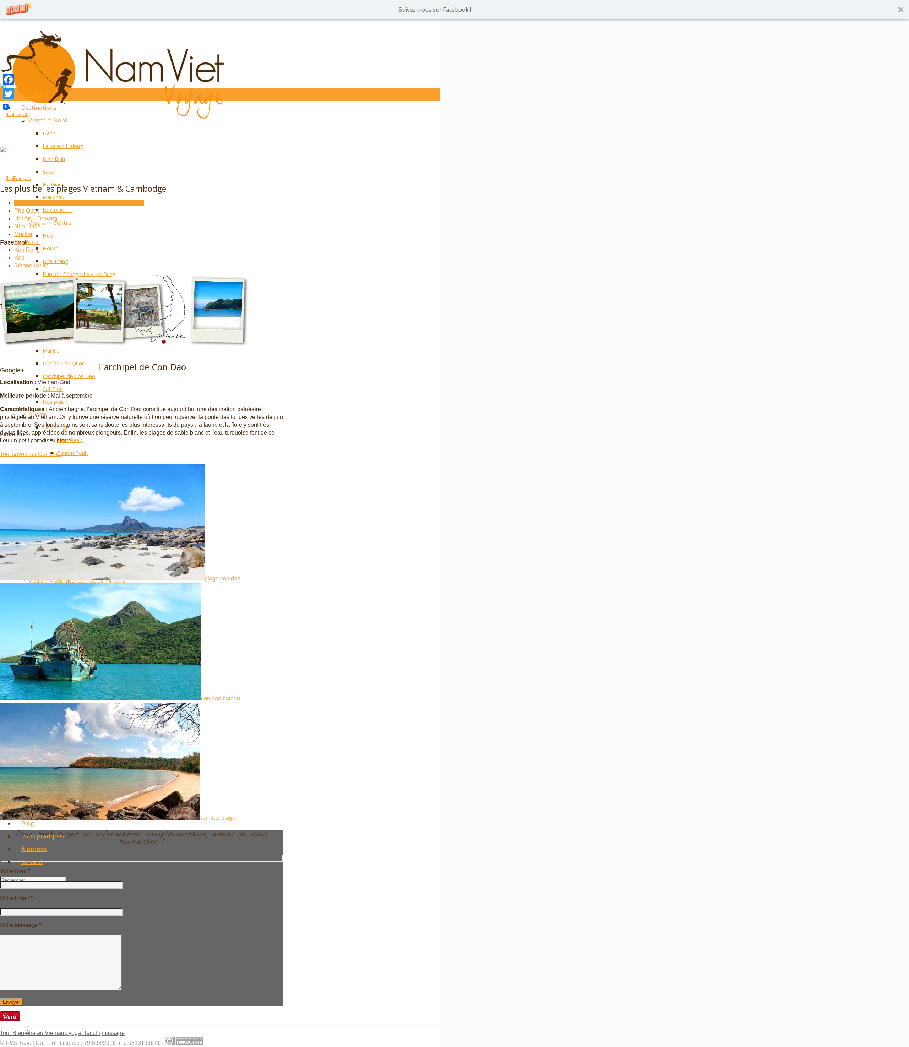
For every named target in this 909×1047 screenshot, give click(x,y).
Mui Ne (23, 234)
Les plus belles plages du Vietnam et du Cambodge (79, 203)
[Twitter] (8, 94)
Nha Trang (27, 226)
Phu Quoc (26, 211)
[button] (454, 9)
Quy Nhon (27, 242)
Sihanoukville (31, 265)
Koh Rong (27, 250)
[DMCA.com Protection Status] (184, 1043)
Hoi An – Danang (36, 219)
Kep (19, 258)
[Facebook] (8, 79)
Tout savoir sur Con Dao (30, 454)
